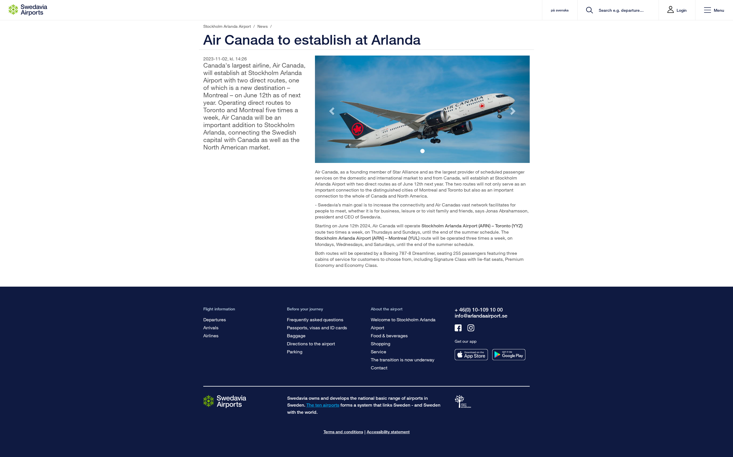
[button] (714, 10)
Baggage (296, 335)
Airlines (210, 335)
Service (378, 351)
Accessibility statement (388, 431)
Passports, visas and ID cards (317, 327)
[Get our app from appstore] (471, 354)
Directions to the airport (311, 343)
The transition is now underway (402, 359)
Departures (214, 319)
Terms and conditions (343, 431)
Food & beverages (389, 335)
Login (682, 10)
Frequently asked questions (315, 319)
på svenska (560, 10)
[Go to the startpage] (224, 401)
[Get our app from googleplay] (508, 354)
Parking (294, 351)
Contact (379, 367)
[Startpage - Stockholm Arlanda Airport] (28, 10)
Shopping (380, 343)
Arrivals (210, 327)
